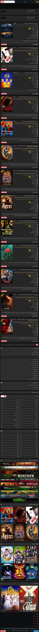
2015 (37, 444)
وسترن (18, 427)
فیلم (4, 396)
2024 (18, 454)
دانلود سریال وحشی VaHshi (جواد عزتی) (31, 23)
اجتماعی (36, 399)
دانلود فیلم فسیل (34, 625)
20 (19, 344)
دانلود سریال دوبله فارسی (34, 363)
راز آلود (17, 409)
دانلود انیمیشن (36, 350)
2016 (18, 444)
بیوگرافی (36, 402)
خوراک (22, 630)
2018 (18, 446)
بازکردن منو (25, 1)
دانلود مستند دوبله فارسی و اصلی (33, 379)
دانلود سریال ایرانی (35, 359)
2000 (37, 434)
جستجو (2, 1)
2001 (18, 434)
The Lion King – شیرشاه (35, 356)
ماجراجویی (25, 125)
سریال (2, 396)
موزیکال (36, 424)
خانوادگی (31, 150)
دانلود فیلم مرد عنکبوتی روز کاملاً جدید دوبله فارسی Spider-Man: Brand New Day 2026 (28, 320)
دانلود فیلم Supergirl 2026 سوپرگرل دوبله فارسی (30, 121)
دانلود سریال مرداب (35, 387)
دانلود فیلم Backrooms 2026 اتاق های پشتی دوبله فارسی (28, 220)
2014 (18, 441)
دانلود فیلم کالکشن (35, 377)
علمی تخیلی (29, 125)
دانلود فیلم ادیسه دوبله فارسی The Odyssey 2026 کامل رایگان (28, 295)
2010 (18, 436)
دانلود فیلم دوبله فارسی (34, 373)
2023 (32, 80)
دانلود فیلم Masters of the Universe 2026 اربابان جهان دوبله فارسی (28, 270)
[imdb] (30, 28)
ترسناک (32, 175)
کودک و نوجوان (16, 419)
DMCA (13, 630)
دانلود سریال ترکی (35, 361)
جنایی (32, 52)
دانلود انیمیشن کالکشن (34, 354)
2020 (18, 449)
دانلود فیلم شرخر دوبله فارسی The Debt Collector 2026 (28, 97)
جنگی (37, 407)
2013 (37, 441)
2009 (37, 436)
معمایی (34, 27)
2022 (18, 451)
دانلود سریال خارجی (35, 367)
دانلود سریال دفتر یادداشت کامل (33, 385)
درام (32, 125)
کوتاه (37, 419)
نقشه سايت (17, 630)
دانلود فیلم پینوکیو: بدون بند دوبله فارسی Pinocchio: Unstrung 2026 (27, 171)
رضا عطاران (36, 389)
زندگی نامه (17, 412)
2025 (34, 31)
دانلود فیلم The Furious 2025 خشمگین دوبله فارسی (29, 245)
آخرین (9, 344)
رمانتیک (36, 412)
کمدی (34, 76)
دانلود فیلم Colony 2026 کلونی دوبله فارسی (30, 195)
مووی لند (24, 628)
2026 (34, 56)
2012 (18, 439)
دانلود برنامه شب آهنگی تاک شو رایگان (31, 72)
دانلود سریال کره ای (35, 365)
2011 (37, 439)
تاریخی (17, 402)
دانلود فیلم (35, 614)
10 (21, 344)
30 (16, 344)
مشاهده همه (3, 11)
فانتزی (29, 175)
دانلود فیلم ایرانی (35, 369)
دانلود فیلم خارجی (35, 371)
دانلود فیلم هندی (35, 375)
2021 (34, 80)
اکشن (34, 52)
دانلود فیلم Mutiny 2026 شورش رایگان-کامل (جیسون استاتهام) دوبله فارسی (29, 48)
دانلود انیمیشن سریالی (35, 352)
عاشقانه (36, 414)
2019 (37, 449)
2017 (37, 446)
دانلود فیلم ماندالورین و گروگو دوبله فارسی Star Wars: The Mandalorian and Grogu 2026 (28, 146)
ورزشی (37, 427)
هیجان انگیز (30, 27)
